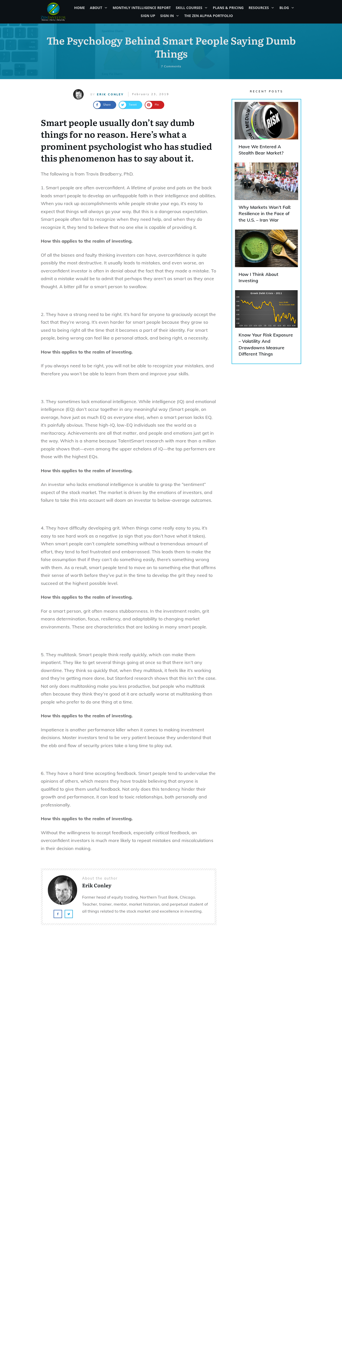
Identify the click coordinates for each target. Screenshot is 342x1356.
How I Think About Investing (266, 259)
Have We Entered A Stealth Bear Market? (266, 131)
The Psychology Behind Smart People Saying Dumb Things (171, 47)
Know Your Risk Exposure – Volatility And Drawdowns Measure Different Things (266, 325)
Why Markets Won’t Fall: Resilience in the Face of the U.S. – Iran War (266, 194)
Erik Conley (110, 94)
